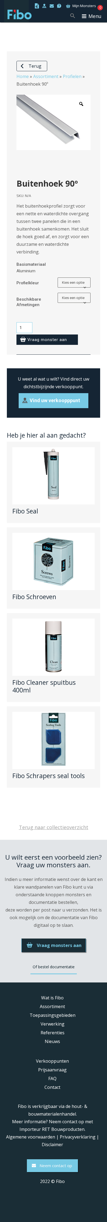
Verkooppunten (52, 1061)
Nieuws (52, 1041)
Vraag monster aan (47, 339)
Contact (52, 1087)
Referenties (52, 1033)
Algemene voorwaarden (30, 1137)
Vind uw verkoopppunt (55, 400)
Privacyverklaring (77, 1137)
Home (22, 76)
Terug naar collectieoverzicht (53, 827)
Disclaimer (52, 1145)
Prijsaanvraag (52, 1070)
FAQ (52, 1078)
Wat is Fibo (52, 998)
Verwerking (52, 1024)
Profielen (72, 76)
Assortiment (45, 76)
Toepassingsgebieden (52, 1015)
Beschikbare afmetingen (28, 302)
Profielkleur (27, 282)
